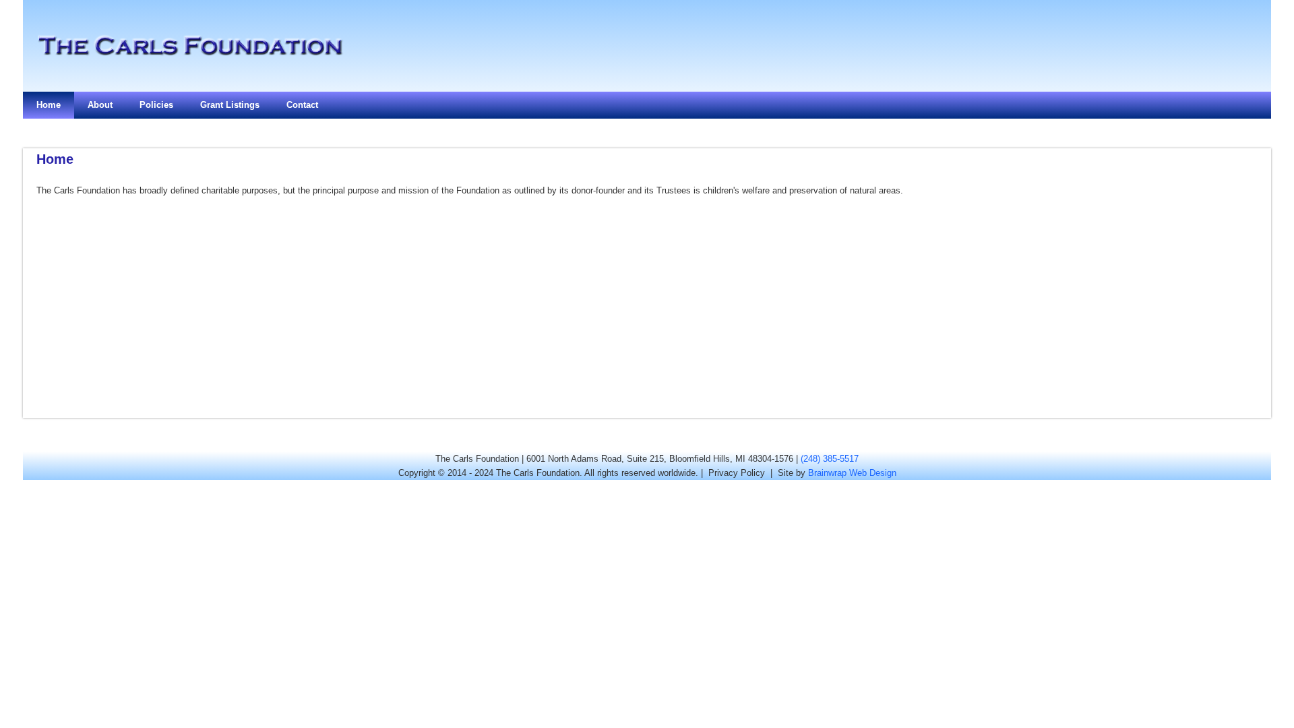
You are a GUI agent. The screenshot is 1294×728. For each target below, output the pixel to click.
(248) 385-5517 (830, 459)
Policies (156, 105)
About (100, 105)
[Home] (190, 78)
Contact (302, 105)
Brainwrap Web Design (852, 473)
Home (48, 105)
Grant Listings (229, 105)
